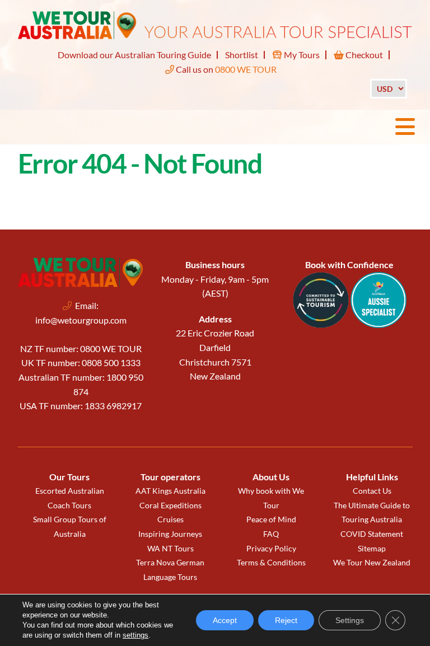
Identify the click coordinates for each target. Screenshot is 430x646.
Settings (349, 620)
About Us (271, 476)
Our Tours (69, 476)
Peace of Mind (271, 519)
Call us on (225, 69)
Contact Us (372, 490)
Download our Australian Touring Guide (134, 54)
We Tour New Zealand (371, 562)
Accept (225, 620)
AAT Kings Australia (170, 490)
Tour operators (170, 476)
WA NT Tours (170, 548)
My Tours (301, 54)
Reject (286, 620)
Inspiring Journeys (170, 534)
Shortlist (241, 54)
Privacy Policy (271, 548)
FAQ (271, 534)
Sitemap (372, 548)
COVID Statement (371, 534)
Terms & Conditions (271, 562)
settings (135, 635)
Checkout (363, 54)
